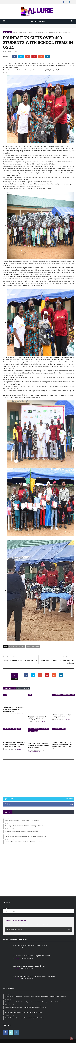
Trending (35, 731)
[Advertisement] (38, 779)
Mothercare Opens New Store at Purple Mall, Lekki (29, 966)
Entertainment (66, 694)
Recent (5, 940)
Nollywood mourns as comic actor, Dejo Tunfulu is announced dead (13, 709)
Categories (6, 908)
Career (30, 728)
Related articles (9, 688)
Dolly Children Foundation (16, 646)
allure (17, 979)
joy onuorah (20, 714)
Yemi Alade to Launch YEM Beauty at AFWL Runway (19, 24)
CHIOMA (44, 721)
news (28, 646)
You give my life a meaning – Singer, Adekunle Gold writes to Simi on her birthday (14, 744)
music (30, 694)
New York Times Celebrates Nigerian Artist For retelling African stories (38, 745)
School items (35, 646)
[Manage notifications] (71, 1038)
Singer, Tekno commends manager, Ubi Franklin (37, 718)
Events (5, 32)
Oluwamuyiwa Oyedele (34, 751)
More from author (22, 688)
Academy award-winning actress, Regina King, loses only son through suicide (62, 744)
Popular (13, 940)
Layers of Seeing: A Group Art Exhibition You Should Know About (34, 976)
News (10, 32)
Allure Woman (57, 728)
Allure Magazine (57, 694)
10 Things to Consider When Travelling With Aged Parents (21, 26)
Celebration (37, 728)
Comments (23, 940)
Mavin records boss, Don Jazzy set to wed (61, 716)
